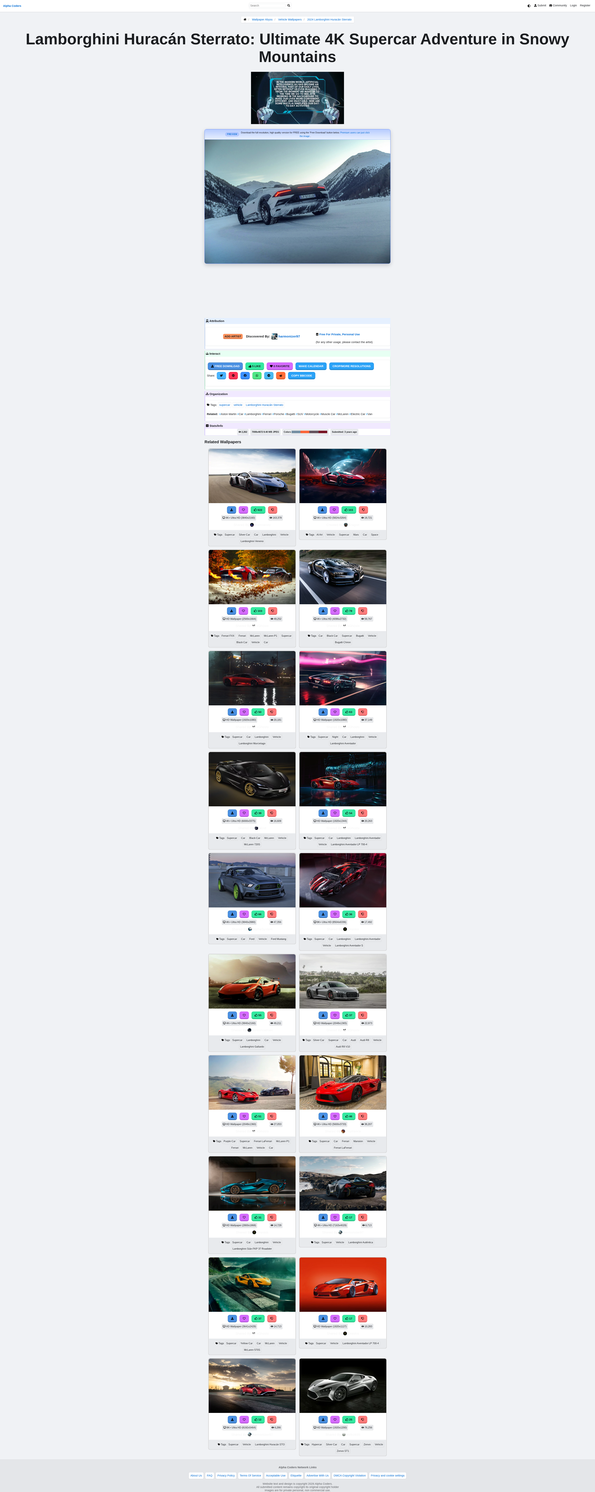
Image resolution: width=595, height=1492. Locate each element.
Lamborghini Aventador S (349, 945)
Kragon (354, 525)
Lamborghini (253, 414)
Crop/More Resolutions (352, 366)
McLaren (342, 414)
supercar (224, 405)
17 (350, 1217)
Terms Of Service (250, 1475)
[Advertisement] (297, 290)
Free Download (227, 366)
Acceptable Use (276, 1475)
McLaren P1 (270, 635)
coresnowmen (262, 1030)
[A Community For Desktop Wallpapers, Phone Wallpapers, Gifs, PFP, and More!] (245, 19)
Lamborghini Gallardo (252, 1046)
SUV (300, 414)
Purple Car (230, 1141)
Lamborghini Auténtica (360, 1242)
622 (259, 509)
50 (259, 712)
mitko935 (353, 1434)
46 (350, 1116)
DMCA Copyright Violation (350, 1475)
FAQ (209, 1475)
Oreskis (353, 929)
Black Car (241, 642)
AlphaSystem (263, 929)
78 (350, 610)
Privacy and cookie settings (388, 1475)
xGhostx (263, 626)
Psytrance (353, 1131)
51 (259, 1116)
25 (350, 1419)
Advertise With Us (317, 1475)
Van (369, 414)
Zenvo (367, 1444)
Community (559, 5)
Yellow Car (246, 1343)
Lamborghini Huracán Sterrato (264, 405)
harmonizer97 (289, 336)
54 (350, 813)
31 (259, 1217)
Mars (356, 534)
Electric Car (357, 414)
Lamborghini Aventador (343, 743)
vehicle (238, 405)
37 (350, 1015)
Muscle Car (328, 414)
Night (335, 737)
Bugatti (290, 414)
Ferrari (267, 414)
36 (350, 914)
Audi (353, 1040)
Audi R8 (364, 1040)
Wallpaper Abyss (262, 19)
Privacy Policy (226, 1475)
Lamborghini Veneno (252, 541)
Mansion (358, 1141)
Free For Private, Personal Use (339, 334)
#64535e (314, 432)
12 (259, 1419)
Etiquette (296, 1475)
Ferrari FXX (228, 635)
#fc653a (304, 432)
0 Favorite (281, 366)
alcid (262, 828)
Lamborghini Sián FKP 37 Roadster (252, 1248)
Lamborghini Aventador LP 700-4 (349, 844)
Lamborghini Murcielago (252, 743)
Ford (251, 939)
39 (259, 813)
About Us (196, 1475)
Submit (541, 5)
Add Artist (233, 336)
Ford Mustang (278, 939)
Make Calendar (311, 366)
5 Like (256, 366)
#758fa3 (296, 432)
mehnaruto (263, 525)
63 (350, 712)
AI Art (319, 534)
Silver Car (244, 534)
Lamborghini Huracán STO (270, 1444)
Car (240, 414)
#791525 (323, 432)
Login (573, 5)
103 (350, 509)
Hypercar (317, 1444)
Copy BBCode (301, 375)
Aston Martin (228, 414)
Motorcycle (312, 414)
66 (259, 914)
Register (585, 5)
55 (259, 1015)
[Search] (288, 6)
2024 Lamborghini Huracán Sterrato (329, 19)
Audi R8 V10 (343, 1046)
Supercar (230, 534)
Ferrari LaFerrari (263, 1141)
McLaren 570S (252, 1350)
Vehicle (284, 534)
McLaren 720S (252, 844)
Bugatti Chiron (343, 642)
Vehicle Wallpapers (290, 19)
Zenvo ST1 (343, 1451)
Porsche (278, 414)
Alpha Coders (12, 5)
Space (374, 534)
